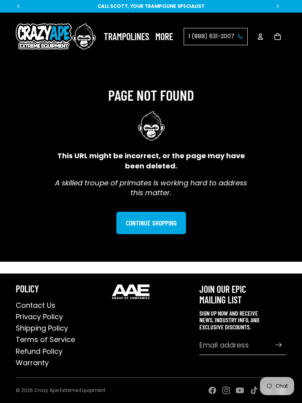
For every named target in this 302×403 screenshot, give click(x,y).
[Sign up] (278, 345)
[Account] (260, 36)
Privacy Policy (39, 317)
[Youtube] (240, 390)
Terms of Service (45, 339)
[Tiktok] (254, 390)
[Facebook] (212, 390)
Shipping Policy (42, 328)
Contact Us (35, 305)
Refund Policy (39, 351)
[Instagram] (226, 390)
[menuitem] (164, 36)
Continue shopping (151, 222)
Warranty (32, 363)
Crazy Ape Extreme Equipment (69, 390)
